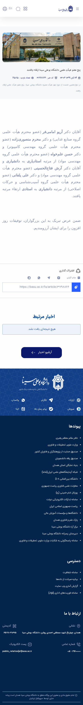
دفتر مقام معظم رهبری (67, 438)
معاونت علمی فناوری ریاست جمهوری (60, 486)
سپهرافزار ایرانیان (36, 698)
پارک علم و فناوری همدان (65, 520)
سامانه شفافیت (70, 573)
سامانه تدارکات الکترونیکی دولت (62, 500)
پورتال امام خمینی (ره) (67, 493)
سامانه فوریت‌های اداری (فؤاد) (63, 593)
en (10, 8)
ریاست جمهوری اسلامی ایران (64, 506)
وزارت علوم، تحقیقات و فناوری (63, 445)
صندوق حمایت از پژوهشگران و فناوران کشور (56, 452)
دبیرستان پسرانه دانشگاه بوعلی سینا (60, 534)
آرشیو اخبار (45, 352)
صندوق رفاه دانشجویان (66, 459)
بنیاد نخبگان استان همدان (65, 465)
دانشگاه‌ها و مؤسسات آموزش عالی (61, 513)
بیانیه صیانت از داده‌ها (67, 579)
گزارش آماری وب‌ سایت (66, 586)
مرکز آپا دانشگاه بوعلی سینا (65, 527)
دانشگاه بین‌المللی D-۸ (66, 479)
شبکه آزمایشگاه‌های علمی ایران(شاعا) (60, 472)
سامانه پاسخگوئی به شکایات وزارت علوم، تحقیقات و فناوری (48, 541)
